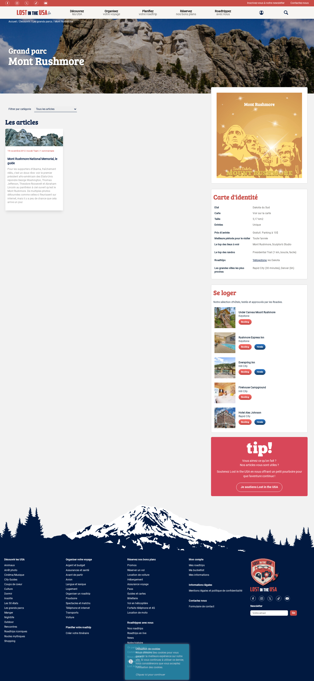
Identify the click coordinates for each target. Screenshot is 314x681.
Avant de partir (74, 574)
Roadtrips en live (136, 633)
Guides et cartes (136, 593)
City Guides (10, 579)
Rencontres (10, 626)
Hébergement (135, 579)
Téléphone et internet (78, 607)
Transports (72, 612)
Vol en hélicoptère (137, 603)
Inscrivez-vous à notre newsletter (266, 2)
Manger (8, 612)
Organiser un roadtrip (78, 593)
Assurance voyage (137, 584)
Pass (130, 588)
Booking (245, 322)
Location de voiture (138, 574)
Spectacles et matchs (78, 603)
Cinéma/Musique (14, 574)
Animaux (9, 565)
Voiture (70, 617)
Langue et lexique (76, 584)
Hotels (260, 347)
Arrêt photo (10, 570)
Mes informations (199, 574)
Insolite (8, 598)
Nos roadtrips (135, 628)
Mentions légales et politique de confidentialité (215, 590)
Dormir (8, 593)
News (130, 637)
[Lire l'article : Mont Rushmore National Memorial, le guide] (34, 137)
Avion (69, 579)
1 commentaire (47, 151)
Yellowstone (260, 260)
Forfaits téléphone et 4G (141, 607)
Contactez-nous (300, 2)
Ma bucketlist (196, 570)
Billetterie (132, 598)
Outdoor (9, 622)
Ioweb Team (33, 151)
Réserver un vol (136, 570)
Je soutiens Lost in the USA (259, 487)
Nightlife (9, 617)
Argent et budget (75, 565)
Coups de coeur (13, 584)
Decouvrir (24, 21)
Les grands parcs (42, 21)
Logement (71, 588)
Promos (131, 565)
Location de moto (137, 612)
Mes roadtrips (197, 565)
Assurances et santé (77, 570)
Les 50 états (11, 603)
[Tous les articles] (55, 109)
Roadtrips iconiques (15, 631)
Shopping (9, 641)
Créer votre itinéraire (77, 633)
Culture (8, 588)
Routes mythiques (14, 636)
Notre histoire (135, 642)
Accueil (13, 21)
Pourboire (71, 598)
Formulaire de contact (201, 606)
